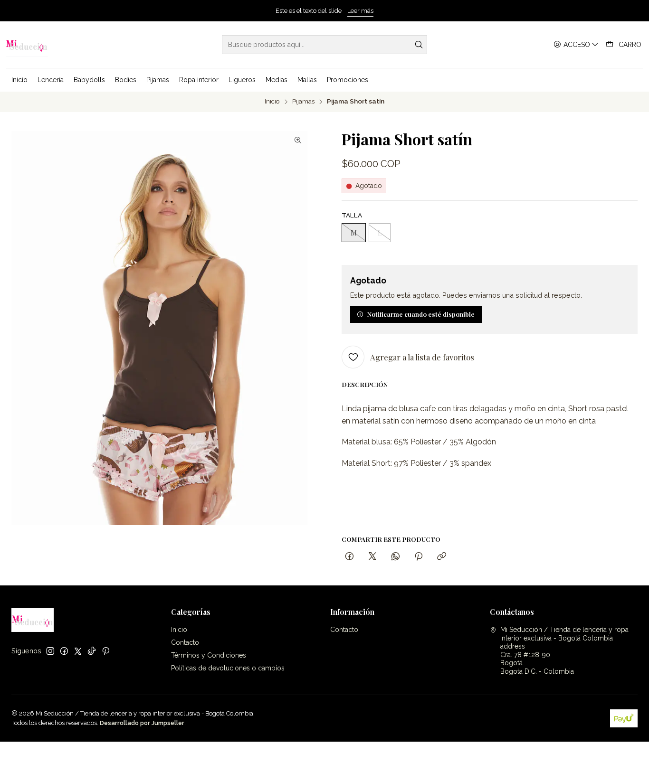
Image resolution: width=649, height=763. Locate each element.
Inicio (272, 101)
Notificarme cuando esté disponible (421, 314)
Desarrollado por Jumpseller (142, 722)
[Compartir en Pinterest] (418, 556)
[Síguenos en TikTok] (91, 651)
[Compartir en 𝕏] (372, 556)
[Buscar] (419, 44)
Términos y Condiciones (208, 655)
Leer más (360, 10)
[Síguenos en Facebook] (64, 651)
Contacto (185, 642)
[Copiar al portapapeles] (441, 556)
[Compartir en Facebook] (349, 556)
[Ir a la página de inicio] (27, 45)
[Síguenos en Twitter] (78, 651)
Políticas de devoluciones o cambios (228, 668)
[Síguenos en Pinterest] (106, 651)
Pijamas (303, 101)
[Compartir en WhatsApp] (395, 556)
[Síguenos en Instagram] (50, 651)
